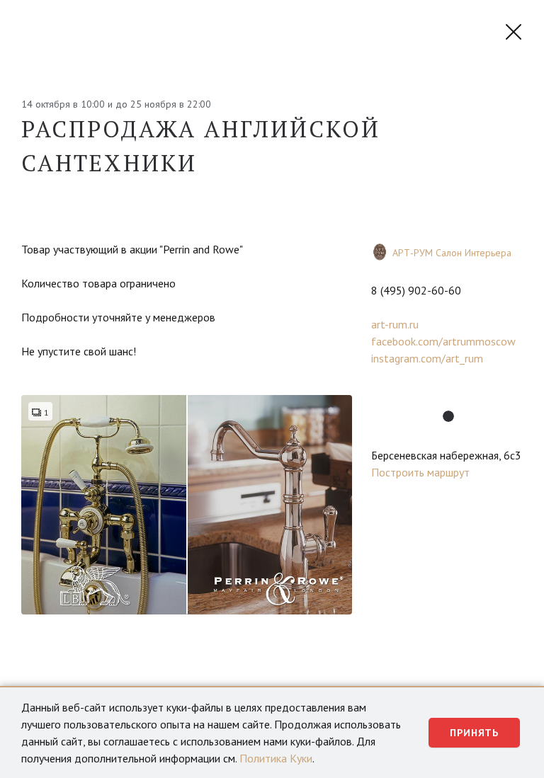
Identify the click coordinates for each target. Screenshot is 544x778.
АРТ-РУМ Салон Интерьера (451, 252)
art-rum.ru (395, 324)
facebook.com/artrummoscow (443, 341)
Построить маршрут (420, 472)
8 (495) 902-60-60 (416, 290)
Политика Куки (275, 758)
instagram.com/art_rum (427, 358)
